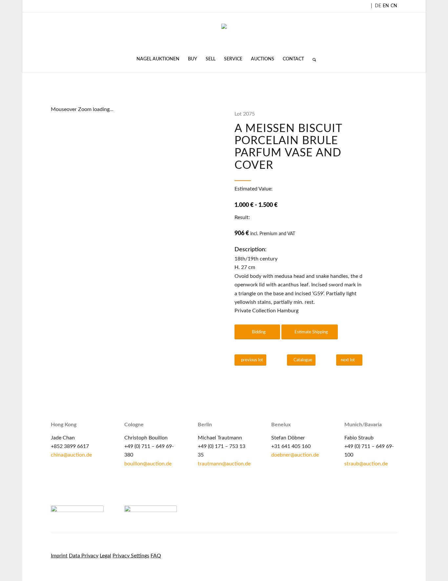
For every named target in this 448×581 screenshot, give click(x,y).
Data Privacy (83, 555)
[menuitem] (158, 59)
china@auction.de (71, 455)
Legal (105, 555)
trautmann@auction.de (224, 463)
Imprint (59, 555)
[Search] (312, 59)
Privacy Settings (130, 555)
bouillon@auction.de (148, 463)
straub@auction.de (366, 463)
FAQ (156, 555)
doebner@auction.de (295, 455)
